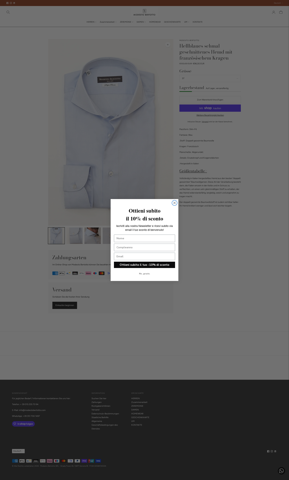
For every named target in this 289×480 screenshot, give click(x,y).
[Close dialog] (174, 203)
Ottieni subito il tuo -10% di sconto (144, 265)
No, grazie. (144, 273)
